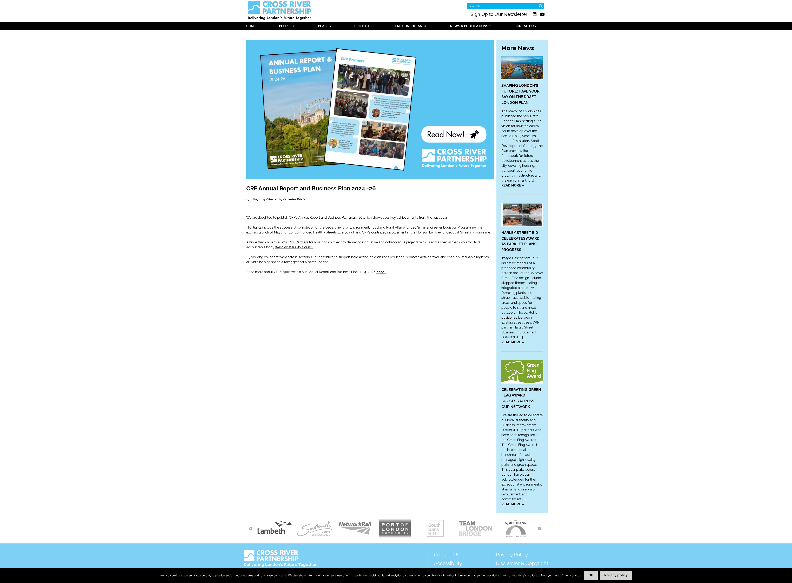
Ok (590, 575)
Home (251, 26)
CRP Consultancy (411, 26)
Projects (362, 26)
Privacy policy (616, 575)
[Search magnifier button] (541, 6)
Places (324, 26)
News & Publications (469, 26)
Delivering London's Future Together (280, 564)
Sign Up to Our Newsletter (499, 14)
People (286, 26)
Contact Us (525, 26)
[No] (787, 575)
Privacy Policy (512, 555)
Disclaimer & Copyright (522, 563)
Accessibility (448, 563)
